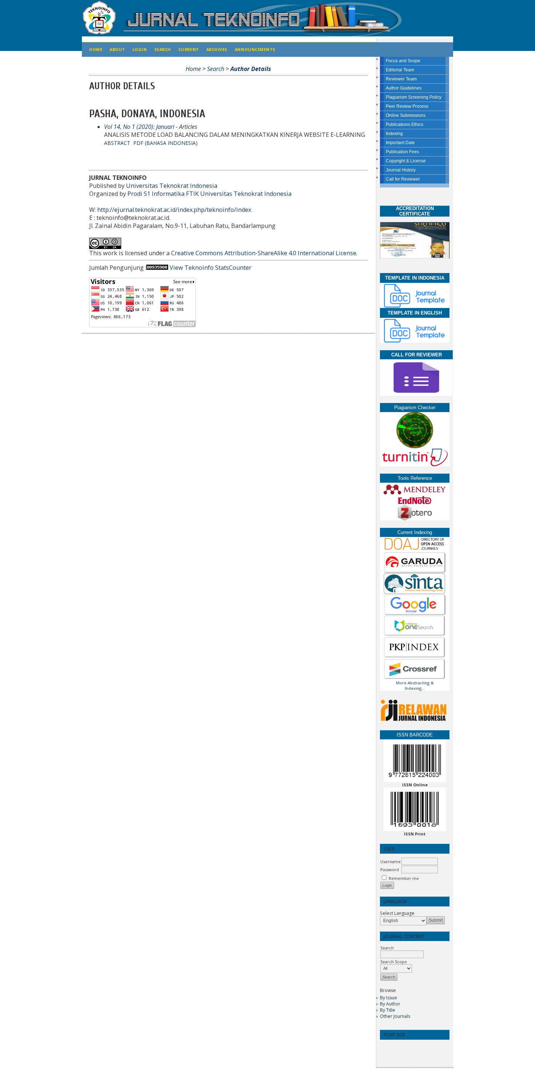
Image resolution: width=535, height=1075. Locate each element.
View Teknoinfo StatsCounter (210, 268)
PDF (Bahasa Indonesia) (165, 142)
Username (390, 861)
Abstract (117, 142)
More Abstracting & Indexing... (415, 685)
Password (389, 869)
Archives (216, 49)
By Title (387, 1010)
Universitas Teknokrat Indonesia (171, 186)
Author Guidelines (403, 88)
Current (188, 49)
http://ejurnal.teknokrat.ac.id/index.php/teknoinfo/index (174, 210)
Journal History (401, 170)
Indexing (394, 133)
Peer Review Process (407, 106)
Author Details (250, 69)
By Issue (388, 998)
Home (95, 49)
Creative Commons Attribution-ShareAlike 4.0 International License (263, 253)
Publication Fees (402, 151)
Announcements (255, 49)
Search (162, 49)
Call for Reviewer (403, 179)
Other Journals (395, 1016)
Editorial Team (400, 69)
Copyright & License (406, 160)
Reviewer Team (401, 79)
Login (139, 49)
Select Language (397, 913)
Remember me (404, 878)
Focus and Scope (403, 60)
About (117, 49)
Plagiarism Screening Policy (413, 97)
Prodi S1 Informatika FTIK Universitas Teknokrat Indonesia (209, 194)
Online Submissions (405, 115)
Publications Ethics (404, 124)
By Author (390, 1004)
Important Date (400, 142)
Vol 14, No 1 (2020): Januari (139, 127)
